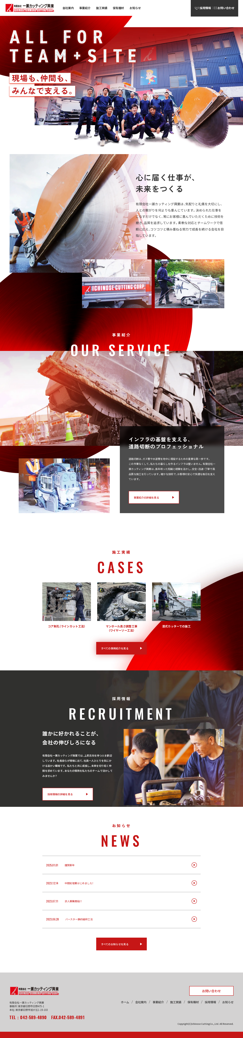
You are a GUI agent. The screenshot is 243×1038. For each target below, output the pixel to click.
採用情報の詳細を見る (60, 794)
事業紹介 (84, 8)
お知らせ (135, 8)
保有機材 (118, 8)
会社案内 (68, 8)
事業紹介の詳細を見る (146, 497)
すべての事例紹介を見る (114, 648)
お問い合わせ (211, 991)
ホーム (125, 1002)
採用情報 (210, 1002)
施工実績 (101, 8)
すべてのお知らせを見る (114, 944)
